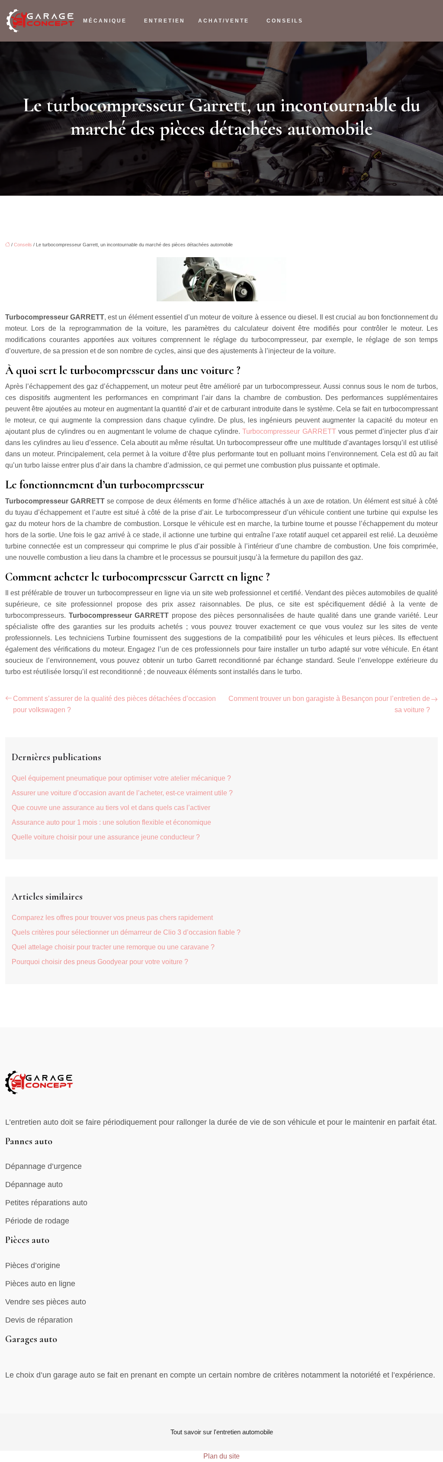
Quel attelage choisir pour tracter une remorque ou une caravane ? (113, 947)
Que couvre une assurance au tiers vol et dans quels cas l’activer (111, 807)
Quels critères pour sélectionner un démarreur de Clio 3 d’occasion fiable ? (126, 932)
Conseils (284, 21)
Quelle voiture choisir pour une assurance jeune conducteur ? (106, 837)
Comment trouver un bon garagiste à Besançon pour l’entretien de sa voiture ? (329, 704)
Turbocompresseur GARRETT (289, 431)
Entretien (164, 21)
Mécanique (105, 21)
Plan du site (221, 1456)
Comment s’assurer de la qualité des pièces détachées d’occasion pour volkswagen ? (114, 704)
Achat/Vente (223, 21)
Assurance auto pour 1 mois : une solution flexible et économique (111, 822)
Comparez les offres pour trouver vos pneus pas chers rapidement (112, 917)
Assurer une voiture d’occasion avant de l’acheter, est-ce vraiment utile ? (122, 793)
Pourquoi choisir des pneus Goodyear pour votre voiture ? (100, 961)
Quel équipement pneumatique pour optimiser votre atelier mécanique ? (121, 778)
